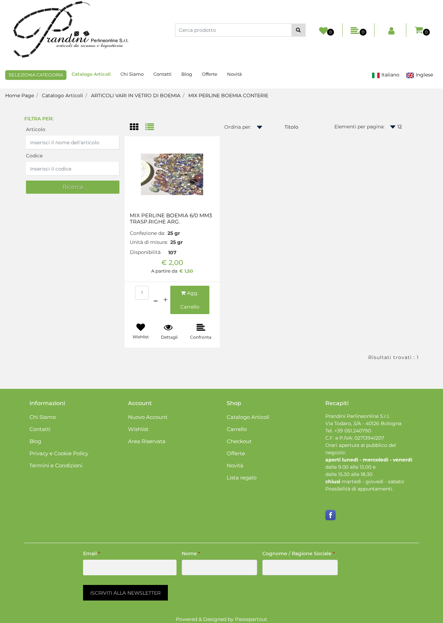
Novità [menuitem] (234, 74)
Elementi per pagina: (359, 126)
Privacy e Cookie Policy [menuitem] (58, 453)
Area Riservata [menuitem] (146, 441)
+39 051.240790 (352, 431)
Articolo (35, 129)
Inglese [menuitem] (423, 75)
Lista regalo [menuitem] (241, 477)
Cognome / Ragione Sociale (298, 553)
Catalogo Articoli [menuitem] (91, 74)
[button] (298, 30)
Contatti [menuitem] (162, 74)
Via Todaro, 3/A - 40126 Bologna (363, 423)
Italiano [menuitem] (389, 75)
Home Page (19, 95)
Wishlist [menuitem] (138, 429)
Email (91, 553)
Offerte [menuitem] (209, 74)
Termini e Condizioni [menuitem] (55, 465)
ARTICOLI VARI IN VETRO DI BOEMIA (135, 95)
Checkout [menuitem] (239, 441)
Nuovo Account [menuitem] (148, 417)
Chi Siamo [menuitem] (132, 74)
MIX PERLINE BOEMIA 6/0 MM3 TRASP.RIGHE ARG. (171, 218)
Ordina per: (237, 127)
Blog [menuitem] (186, 74)
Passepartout (251, 619)
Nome (191, 553)
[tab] (137, 127)
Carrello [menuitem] (237, 429)
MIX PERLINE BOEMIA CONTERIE (228, 95)
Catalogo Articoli (62, 95)
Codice (34, 156)
